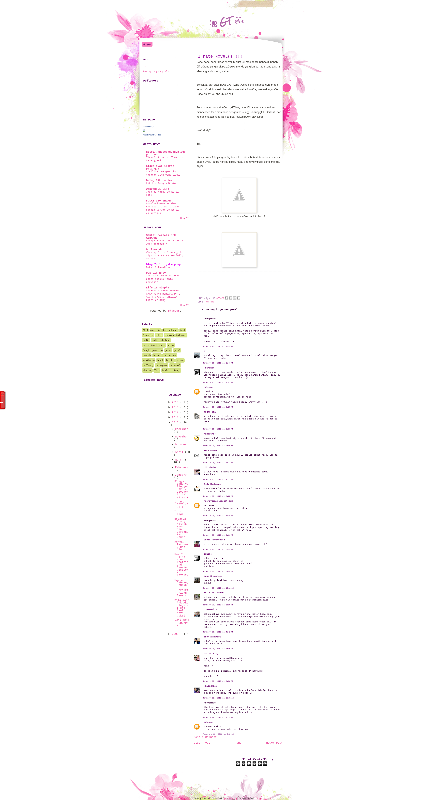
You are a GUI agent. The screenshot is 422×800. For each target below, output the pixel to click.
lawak (160, 360)
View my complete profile (155, 71)
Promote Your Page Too (151, 135)
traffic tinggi (171, 370)
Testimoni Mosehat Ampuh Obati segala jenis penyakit (163, 278)
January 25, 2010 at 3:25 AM (218, 496)
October (181, 444)
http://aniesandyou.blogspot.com (166, 153)
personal (175, 365)
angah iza (210, 412)
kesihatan (149, 360)
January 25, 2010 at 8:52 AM (218, 571)
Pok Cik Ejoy (156, 272)
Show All (184, 218)
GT (146, 66)
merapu (210, 301)
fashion (169, 335)
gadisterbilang (161, 340)
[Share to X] (234, 298)
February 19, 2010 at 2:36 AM (219, 734)
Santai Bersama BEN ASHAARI (161, 236)
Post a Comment (205, 737)
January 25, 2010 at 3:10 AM (218, 446)
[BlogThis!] (230, 298)
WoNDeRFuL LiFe (157, 189)
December (181, 429)
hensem (157, 355)
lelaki (170, 360)
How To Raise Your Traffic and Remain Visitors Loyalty (181, 565)
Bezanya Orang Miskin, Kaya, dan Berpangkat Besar (181, 528)
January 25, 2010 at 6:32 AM (218, 549)
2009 (176, 634)
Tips (157, 370)
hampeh (147, 355)
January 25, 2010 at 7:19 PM (218, 649)
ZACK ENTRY (210, 450)
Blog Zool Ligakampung (163, 264)
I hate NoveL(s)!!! (220, 56)
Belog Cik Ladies (159, 180)
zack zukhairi (212, 636)
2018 (176, 407)
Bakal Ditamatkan (158, 267)
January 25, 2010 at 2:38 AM (218, 429)
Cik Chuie (210, 467)
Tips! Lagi (178, 513)
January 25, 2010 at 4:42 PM (218, 632)
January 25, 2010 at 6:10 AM (218, 535)
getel (177, 350)
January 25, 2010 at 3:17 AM (218, 480)
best (182, 330)
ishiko (208, 554)
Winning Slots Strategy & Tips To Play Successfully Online (164, 255)
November (181, 436)
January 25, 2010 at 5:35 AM (218, 516)
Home (147, 44)
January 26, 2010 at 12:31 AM (219, 698)
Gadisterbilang (147, 127)
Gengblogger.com (153, 350)
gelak (170, 345)
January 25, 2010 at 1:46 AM (218, 363)
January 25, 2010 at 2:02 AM (218, 382)
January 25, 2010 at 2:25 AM (218, 407)
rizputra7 (210, 434)
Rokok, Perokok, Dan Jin (181, 545)
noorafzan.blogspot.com (218, 501)
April (180, 452)
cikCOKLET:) (211, 653)
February (181, 467)
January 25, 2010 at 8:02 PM (218, 681)
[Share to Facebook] (238, 298)
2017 (176, 412)
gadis (146, 340)
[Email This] (226, 298)
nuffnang (148, 365)
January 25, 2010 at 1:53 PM (218, 605)
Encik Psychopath (214, 539)
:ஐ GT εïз (226, 21)
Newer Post (274, 742)
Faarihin (209, 368)
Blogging (148, 335)
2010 (176, 422)
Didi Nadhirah (212, 484)
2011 (145, 330)
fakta (159, 335)
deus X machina (213, 576)
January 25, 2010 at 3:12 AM (218, 463)
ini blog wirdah (214, 592)
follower (181, 335)
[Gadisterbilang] (144, 131)
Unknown (208, 387)
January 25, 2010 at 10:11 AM (219, 588)
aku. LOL (155, 330)
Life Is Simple (157, 287)
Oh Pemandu (154, 249)
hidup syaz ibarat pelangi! (160, 167)
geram (168, 350)
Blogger (174, 310)
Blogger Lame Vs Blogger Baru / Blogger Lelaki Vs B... (181, 489)
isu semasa (169, 355)
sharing (147, 370)
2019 (176, 402)
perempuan (161, 365)
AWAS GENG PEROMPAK (181, 623)
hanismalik (210, 609)
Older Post (202, 742)
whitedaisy (210, 686)
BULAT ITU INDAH (158, 200)
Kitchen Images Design (161, 183)
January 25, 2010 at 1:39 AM (218, 346)
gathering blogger (154, 345)
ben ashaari (170, 330)
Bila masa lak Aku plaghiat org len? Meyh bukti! (181, 608)
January (181, 475)
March (180, 459)
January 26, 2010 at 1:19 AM (218, 717)
